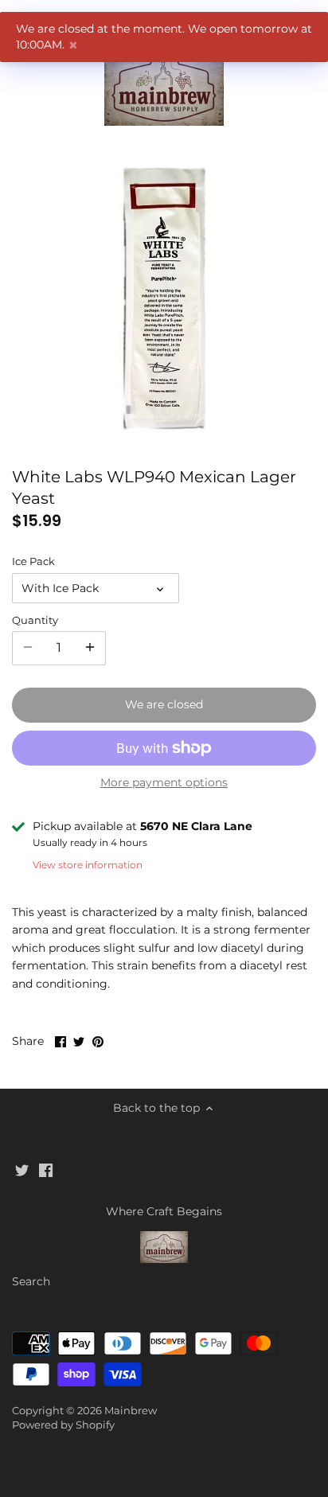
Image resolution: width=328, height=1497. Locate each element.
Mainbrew (130, 1411)
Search (31, 1281)
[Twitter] (22, 1170)
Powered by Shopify (63, 1425)
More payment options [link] (164, 783)
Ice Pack (33, 561)
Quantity (35, 620)
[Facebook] (46, 1170)
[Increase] (90, 648)
